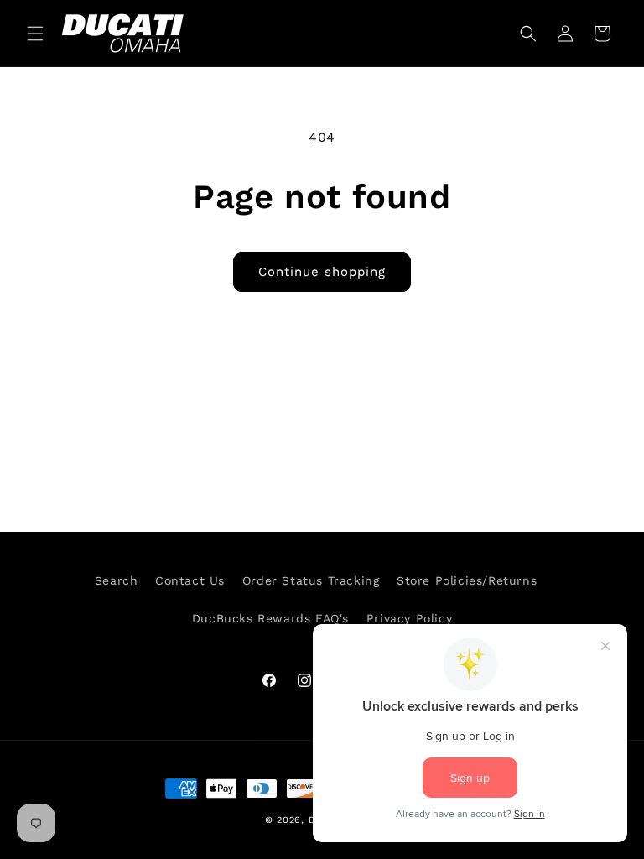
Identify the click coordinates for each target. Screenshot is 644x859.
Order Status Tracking (311, 580)
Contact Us (190, 580)
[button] (35, 33)
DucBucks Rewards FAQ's (270, 618)
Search (116, 580)
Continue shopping (322, 271)
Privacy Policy (409, 618)
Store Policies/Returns (467, 580)
